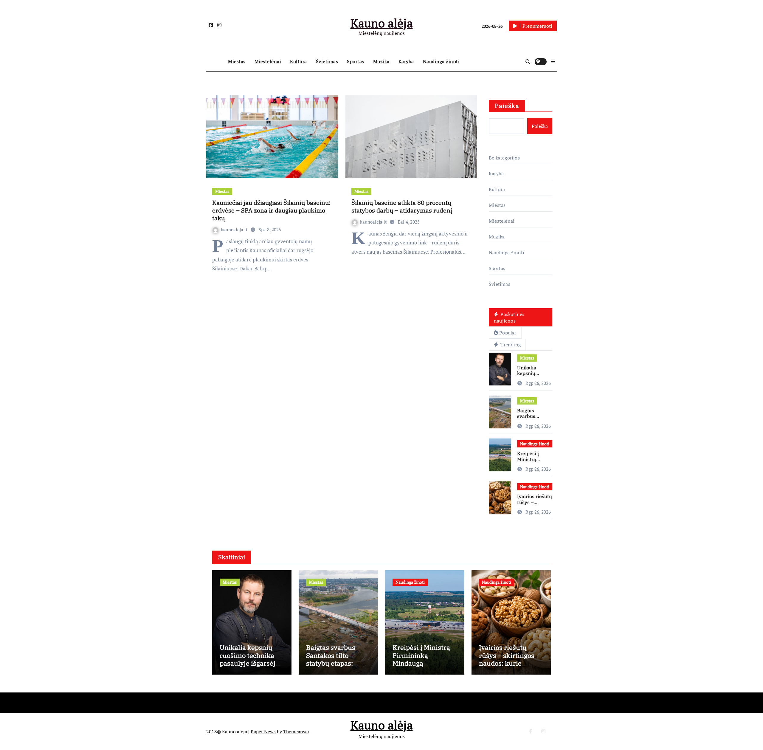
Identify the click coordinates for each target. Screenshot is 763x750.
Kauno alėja (382, 23)
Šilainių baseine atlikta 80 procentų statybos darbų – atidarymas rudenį (401, 206)
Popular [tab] (507, 332)
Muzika (381, 61)
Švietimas (327, 61)
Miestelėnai (268, 61)
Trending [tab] (510, 344)
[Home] (216, 62)
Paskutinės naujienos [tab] (509, 317)
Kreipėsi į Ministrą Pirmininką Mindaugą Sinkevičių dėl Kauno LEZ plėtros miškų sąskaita (421, 667)
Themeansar (296, 731)
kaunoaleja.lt (235, 230)
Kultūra (298, 61)
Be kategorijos (504, 157)
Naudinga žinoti (441, 61)
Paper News (263, 731)
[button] (553, 61)
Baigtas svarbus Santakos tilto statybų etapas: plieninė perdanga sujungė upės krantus (334, 667)
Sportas (355, 61)
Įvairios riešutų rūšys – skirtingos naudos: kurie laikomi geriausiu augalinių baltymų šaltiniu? (507, 667)
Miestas (237, 61)
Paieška (507, 106)
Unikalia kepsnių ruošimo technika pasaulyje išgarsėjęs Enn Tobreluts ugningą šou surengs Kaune (252, 667)
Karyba (406, 61)
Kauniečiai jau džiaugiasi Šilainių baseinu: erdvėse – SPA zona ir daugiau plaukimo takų (271, 210)
